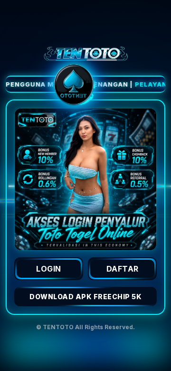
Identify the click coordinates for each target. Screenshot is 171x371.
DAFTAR (122, 268)
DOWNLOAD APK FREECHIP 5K (85, 297)
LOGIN (48, 268)
